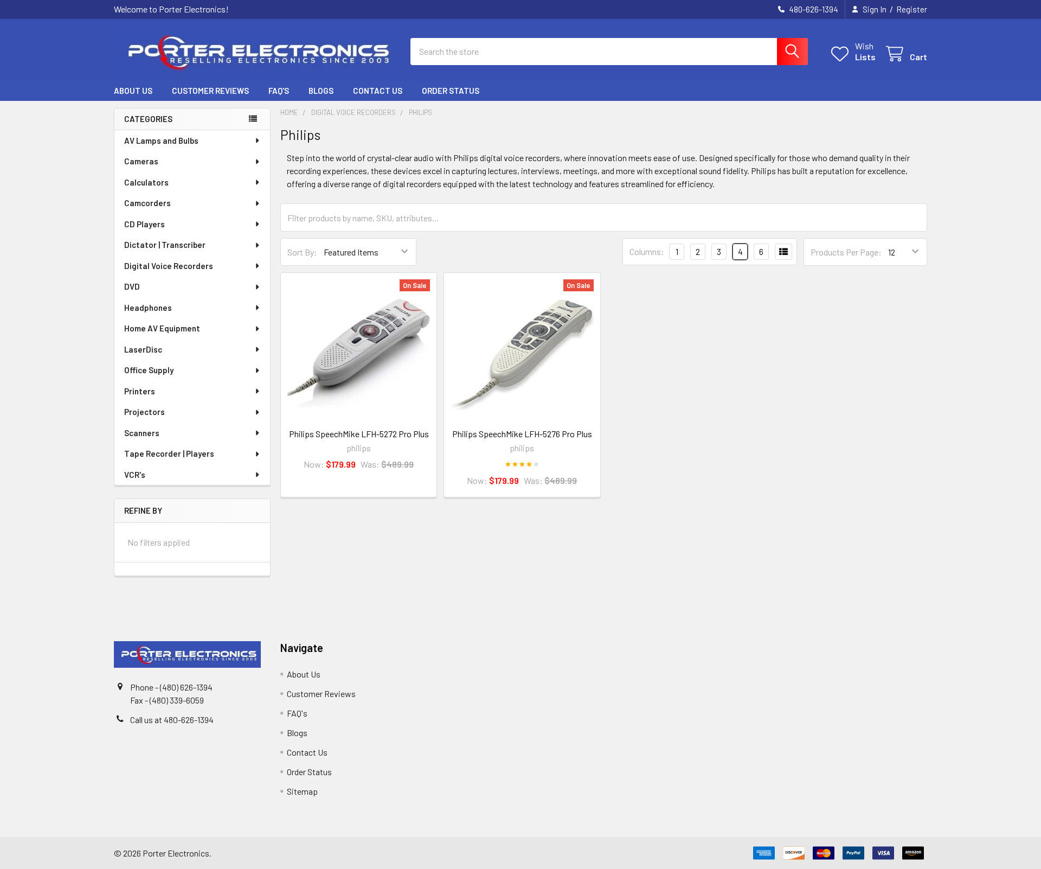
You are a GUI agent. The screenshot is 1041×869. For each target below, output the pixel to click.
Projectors (144, 412)
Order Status (450, 90)
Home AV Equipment (162, 328)
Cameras (141, 161)
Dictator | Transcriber (164, 245)
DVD (132, 286)
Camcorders (147, 203)
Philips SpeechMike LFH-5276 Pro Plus (522, 434)
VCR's (134, 475)
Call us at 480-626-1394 (172, 719)
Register (911, 9)
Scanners (141, 433)
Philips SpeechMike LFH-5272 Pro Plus (359, 434)
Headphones (148, 307)
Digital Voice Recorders (168, 266)
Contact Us (377, 90)
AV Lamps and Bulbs (161, 140)
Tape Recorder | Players (169, 453)
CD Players (144, 224)
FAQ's (278, 90)
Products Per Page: (846, 252)
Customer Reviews (210, 90)
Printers (139, 391)
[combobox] (609, 51)
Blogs (321, 90)
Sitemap (302, 791)
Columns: (646, 251)
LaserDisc (143, 349)
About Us (133, 90)
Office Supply (149, 370)
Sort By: (302, 252)
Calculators (146, 182)
